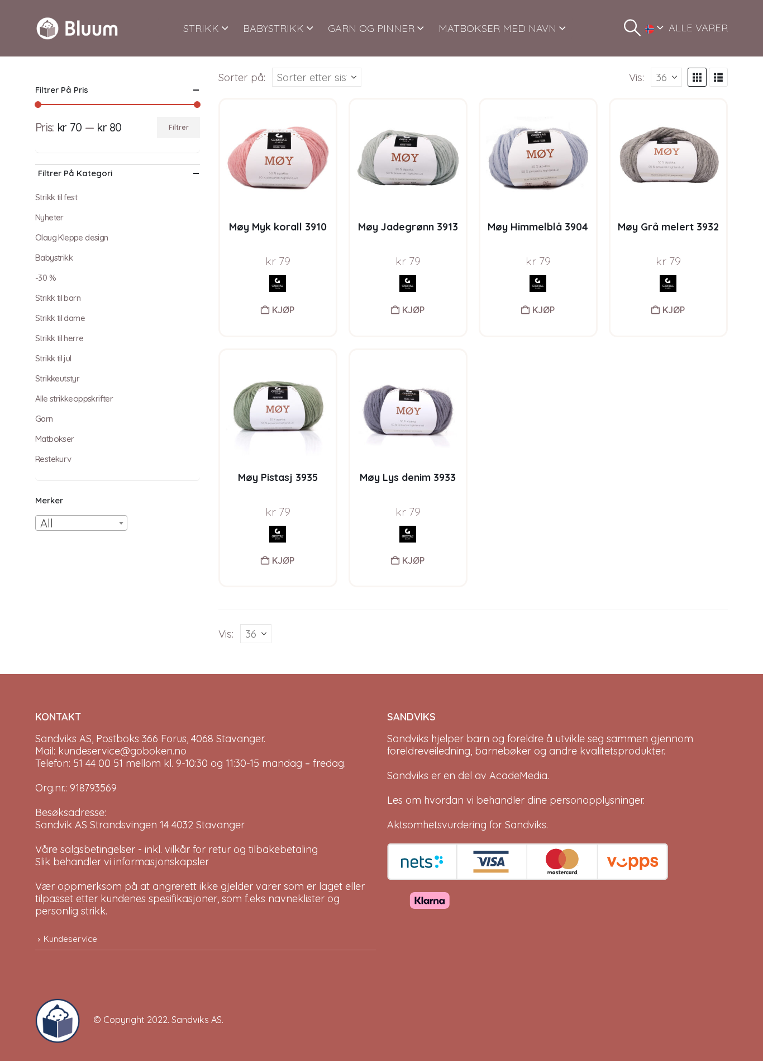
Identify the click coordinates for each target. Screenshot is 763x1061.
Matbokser (54, 438)
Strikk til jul (53, 358)
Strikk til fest (56, 197)
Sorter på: (241, 77)
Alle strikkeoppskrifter (74, 398)
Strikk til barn (57, 298)
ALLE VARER (698, 27)
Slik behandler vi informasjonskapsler (122, 861)
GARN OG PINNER (371, 28)
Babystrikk (54, 257)
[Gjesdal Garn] (277, 283)
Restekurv (53, 459)
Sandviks (407, 738)
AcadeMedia (518, 775)
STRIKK (201, 28)
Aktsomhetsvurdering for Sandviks (466, 824)
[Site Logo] (77, 28)
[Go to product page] (278, 157)
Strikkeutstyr (57, 378)
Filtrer (179, 127)
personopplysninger (596, 800)
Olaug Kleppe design (71, 237)
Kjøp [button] (283, 309)
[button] (632, 28)
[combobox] (81, 523)
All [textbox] (46, 523)
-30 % (45, 277)
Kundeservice (70, 938)
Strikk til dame (60, 318)
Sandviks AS (196, 1019)
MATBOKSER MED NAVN (497, 28)
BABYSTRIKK (273, 28)
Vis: (636, 77)
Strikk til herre (59, 338)
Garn (44, 418)
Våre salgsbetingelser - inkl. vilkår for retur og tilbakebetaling (176, 849)
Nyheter (49, 217)
